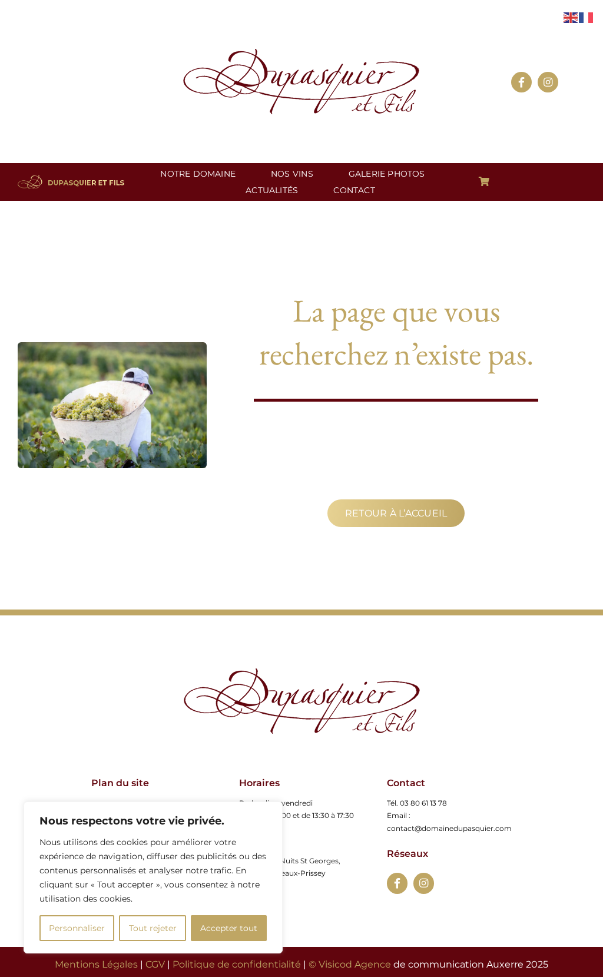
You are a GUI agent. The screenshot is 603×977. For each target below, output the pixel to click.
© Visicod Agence (350, 964)
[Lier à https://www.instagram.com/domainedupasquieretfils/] (548, 82)
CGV (155, 964)
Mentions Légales (96, 964)
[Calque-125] (301, 53)
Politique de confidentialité (237, 964)
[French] (586, 16)
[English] (571, 16)
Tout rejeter (153, 928)
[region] (153, 877)
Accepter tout (228, 928)
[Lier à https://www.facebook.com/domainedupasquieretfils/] (521, 82)
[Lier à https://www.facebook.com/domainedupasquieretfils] (397, 883)
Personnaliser (77, 928)
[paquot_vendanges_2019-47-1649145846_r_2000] (302, 672)
